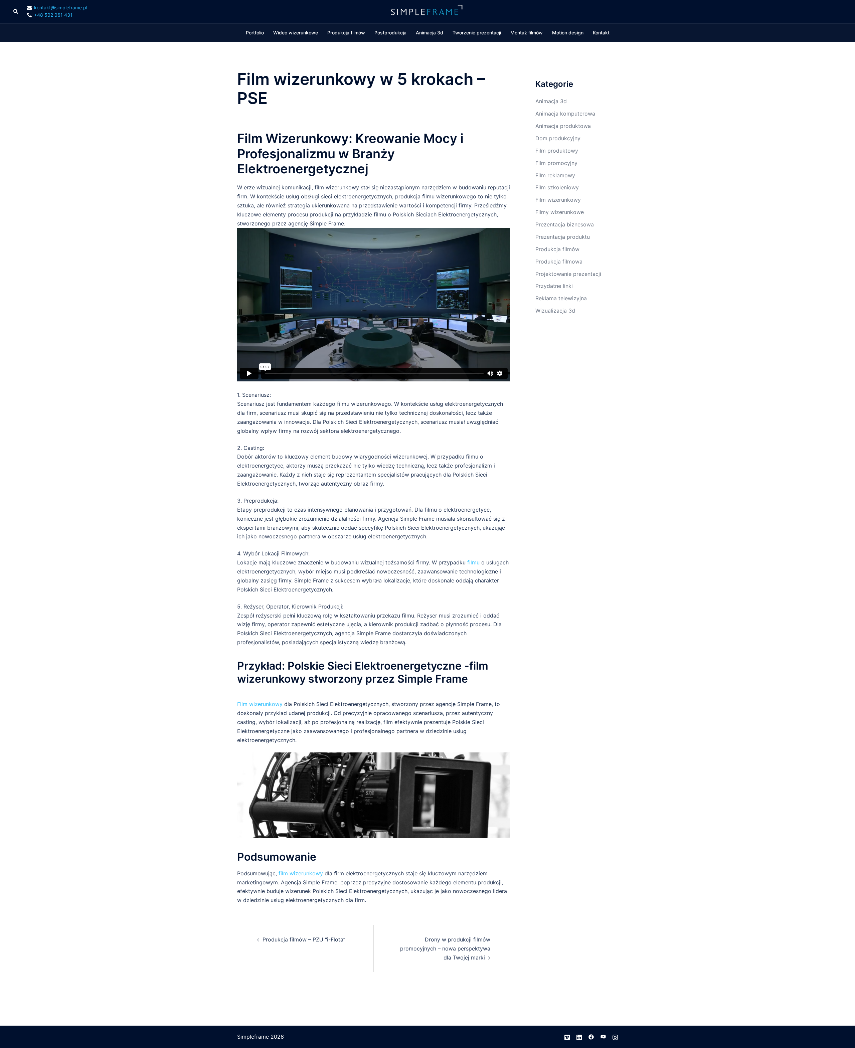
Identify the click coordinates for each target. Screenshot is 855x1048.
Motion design (567, 32)
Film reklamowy (555, 175)
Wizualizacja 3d (555, 310)
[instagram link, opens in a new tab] (615, 1036)
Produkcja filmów (346, 32)
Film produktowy (556, 150)
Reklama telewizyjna (561, 298)
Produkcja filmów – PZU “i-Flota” (304, 939)
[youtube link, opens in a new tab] (603, 1036)
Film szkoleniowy (557, 187)
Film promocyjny (556, 163)
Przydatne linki (554, 286)
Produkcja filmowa (558, 261)
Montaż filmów (526, 32)
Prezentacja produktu (562, 236)
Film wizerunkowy (260, 704)
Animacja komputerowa (565, 113)
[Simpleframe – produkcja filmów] (427, 11)
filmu (473, 562)
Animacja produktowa (563, 126)
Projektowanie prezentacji (568, 274)
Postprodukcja (390, 32)
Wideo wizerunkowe (295, 32)
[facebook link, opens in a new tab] (591, 1036)
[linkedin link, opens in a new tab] (579, 1036)
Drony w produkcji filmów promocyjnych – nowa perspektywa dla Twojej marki (445, 948)
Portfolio (255, 32)
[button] (16, 11)
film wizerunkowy (301, 873)
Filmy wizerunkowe (559, 212)
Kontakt (601, 32)
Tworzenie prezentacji (477, 32)
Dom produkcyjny (557, 138)
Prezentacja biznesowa (564, 224)
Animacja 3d (429, 32)
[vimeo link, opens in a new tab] (567, 1036)
